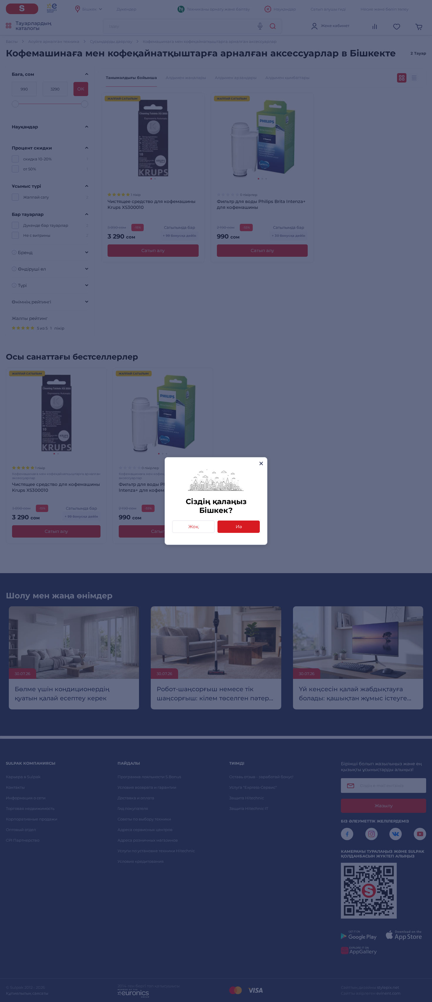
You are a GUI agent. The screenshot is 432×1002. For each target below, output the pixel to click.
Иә (239, 526)
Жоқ (193, 526)
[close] (261, 463)
